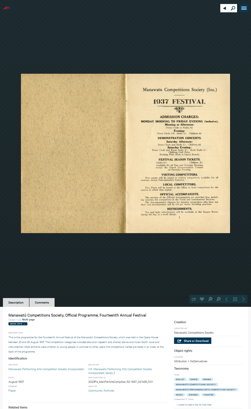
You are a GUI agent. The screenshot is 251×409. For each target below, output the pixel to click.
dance (194, 379)
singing (193, 394)
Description (16, 302)
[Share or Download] (193, 299)
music (179, 394)
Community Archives (101, 390)
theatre (208, 394)
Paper (12, 390)
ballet (180, 379)
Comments (42, 302)
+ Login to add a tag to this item (194, 404)
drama (207, 379)
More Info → (18, 323)
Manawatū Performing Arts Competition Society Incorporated (46, 369)
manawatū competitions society (196, 384)
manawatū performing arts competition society (206, 389)
